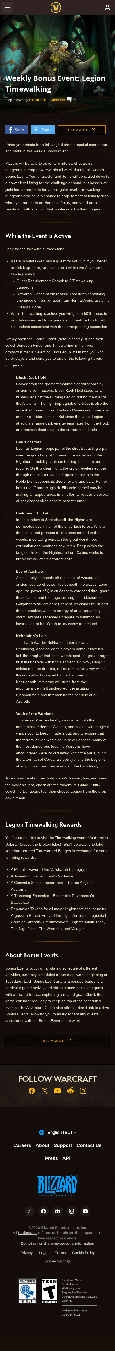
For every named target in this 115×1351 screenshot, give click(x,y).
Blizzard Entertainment (47, 99)
